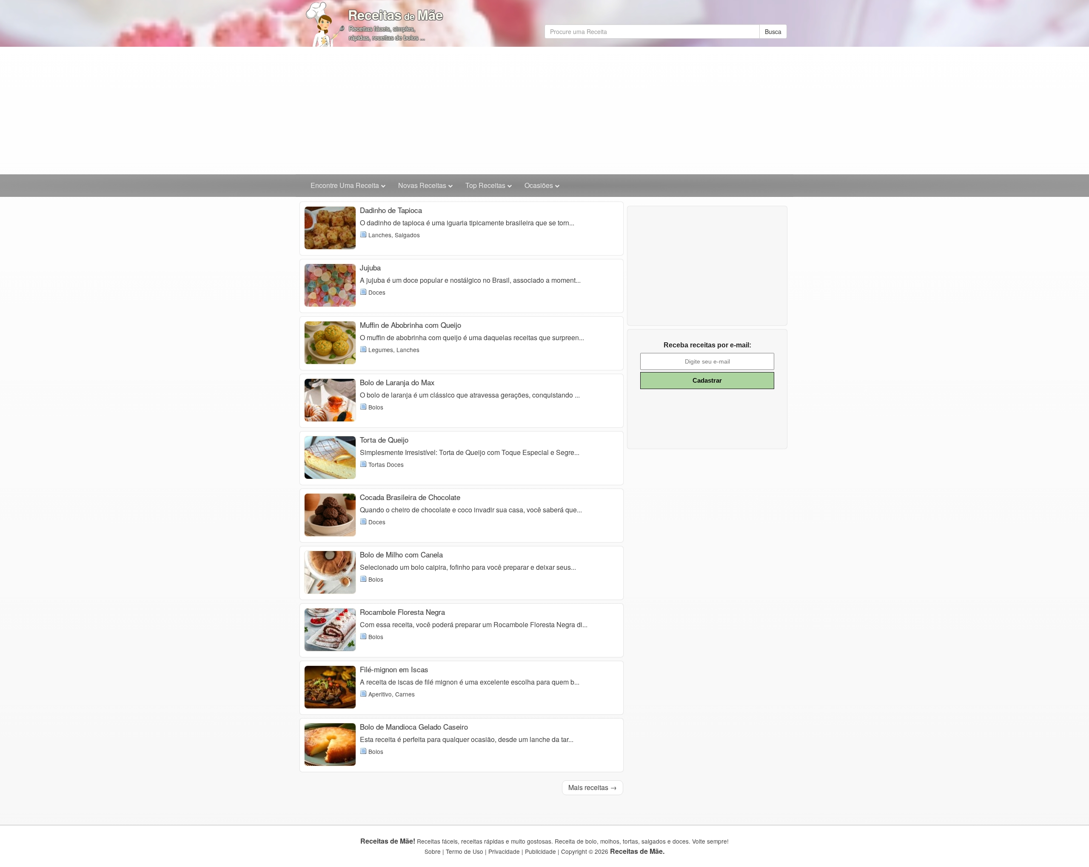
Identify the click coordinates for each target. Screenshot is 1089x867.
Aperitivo (380, 694)
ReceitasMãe (395, 14)
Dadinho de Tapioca (391, 210)
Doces (376, 292)
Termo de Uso (464, 851)
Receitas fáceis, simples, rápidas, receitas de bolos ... (387, 33)
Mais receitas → (592, 787)
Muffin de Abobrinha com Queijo (410, 324)
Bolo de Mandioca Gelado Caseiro (414, 726)
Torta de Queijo (384, 439)
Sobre (433, 851)
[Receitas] (325, 21)
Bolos (375, 407)
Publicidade (540, 851)
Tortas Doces (386, 464)
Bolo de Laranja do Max (397, 382)
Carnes (405, 694)
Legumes (380, 349)
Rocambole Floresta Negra (402, 611)
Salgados (407, 234)
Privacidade (504, 851)
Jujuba (370, 267)
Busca (773, 31)
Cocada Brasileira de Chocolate (410, 497)
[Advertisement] (544, 110)
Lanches (379, 234)
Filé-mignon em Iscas (394, 669)
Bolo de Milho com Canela (401, 554)
